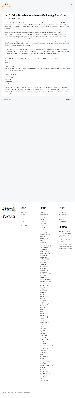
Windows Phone (44, 373)
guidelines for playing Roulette (45, 282)
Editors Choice (43, 246)
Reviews (42, 335)
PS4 (41, 330)
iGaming (42, 287)
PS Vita (41, 324)
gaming (42, 277)
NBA (41, 309)
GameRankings (44, 274)
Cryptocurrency (44, 234)
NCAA (41, 311)
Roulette (42, 337)
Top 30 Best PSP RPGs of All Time (65, 241)
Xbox (41, 377)
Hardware (42, 285)
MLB (41, 302)
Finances (42, 257)
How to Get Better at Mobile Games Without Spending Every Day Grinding (65, 234)
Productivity (43, 322)
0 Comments (7, 18)
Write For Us (24, 216)
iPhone (41, 291)
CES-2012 (42, 231)
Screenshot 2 (8, 81)
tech (41, 354)
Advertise (23, 212)
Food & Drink (43, 259)
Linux (41, 294)
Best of (42, 223)
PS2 (41, 326)
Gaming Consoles (63, 214)
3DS (41, 212)
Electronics (43, 251)
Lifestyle (42, 292)
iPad (13, 18)
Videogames (43, 362)
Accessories (43, 214)
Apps (41, 219)
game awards (43, 270)
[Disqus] (37, 126)
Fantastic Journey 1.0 (10, 76)
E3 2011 (42, 244)
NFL (41, 315)
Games (42, 276)
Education (42, 249)
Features (42, 255)
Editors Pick (43, 248)
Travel (41, 358)
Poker (41, 320)
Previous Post (6, 99)
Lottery (42, 298)
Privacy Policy (24, 226)
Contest (42, 233)
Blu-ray (42, 229)
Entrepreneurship (44, 253)
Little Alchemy (43, 296)
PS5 (41, 332)
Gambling (42, 266)
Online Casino (43, 317)
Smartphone (43, 343)
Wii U (41, 369)
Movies (42, 306)
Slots (41, 341)
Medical (42, 300)
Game (41, 268)
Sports (41, 352)
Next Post (69, 99)
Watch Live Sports (44, 365)
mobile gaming (44, 304)
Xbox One (42, 380)
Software (42, 350)
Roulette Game (44, 339)
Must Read (43, 307)
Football (42, 261)
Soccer (42, 347)
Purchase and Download (10, 78)
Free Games (43, 262)
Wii (40, 367)
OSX (41, 319)
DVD (41, 240)
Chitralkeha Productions (10, 74)
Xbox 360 (42, 378)
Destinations (43, 238)
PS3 (41, 328)
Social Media (43, 349)
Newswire (42, 313)
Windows (42, 371)
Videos (42, 364)
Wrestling (42, 375)
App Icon (6, 83)
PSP (41, 334)
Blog (41, 227)
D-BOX (41, 236)
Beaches (42, 221)
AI (40, 216)
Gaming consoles (44, 279)
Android (42, 218)
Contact (23, 214)
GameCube (43, 272)
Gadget (42, 264)
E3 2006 (42, 242)
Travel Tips (43, 360)
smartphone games (45, 345)
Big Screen (43, 225)
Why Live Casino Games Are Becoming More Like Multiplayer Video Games (65, 247)
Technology (43, 356)
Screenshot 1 (8, 80)
